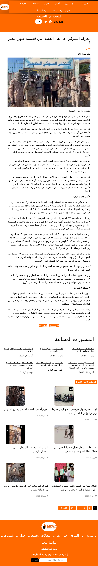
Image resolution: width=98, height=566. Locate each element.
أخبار (71, 389)
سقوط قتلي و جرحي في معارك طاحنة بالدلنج (82, 349)
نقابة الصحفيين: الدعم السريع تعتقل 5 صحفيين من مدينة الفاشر (19, 365)
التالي (44, 325)
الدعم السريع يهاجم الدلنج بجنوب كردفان (51, 349)
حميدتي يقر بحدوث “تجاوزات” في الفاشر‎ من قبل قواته (49, 363)
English (58, 21)
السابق (52, 325)
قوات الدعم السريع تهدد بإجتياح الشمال (18, 349)
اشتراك (35, 560)
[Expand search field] (38, 21)
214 (72, 508)
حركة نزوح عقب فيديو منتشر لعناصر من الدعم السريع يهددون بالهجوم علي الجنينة (81, 365)
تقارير (88, 49)
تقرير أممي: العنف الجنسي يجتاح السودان (25, 409)
